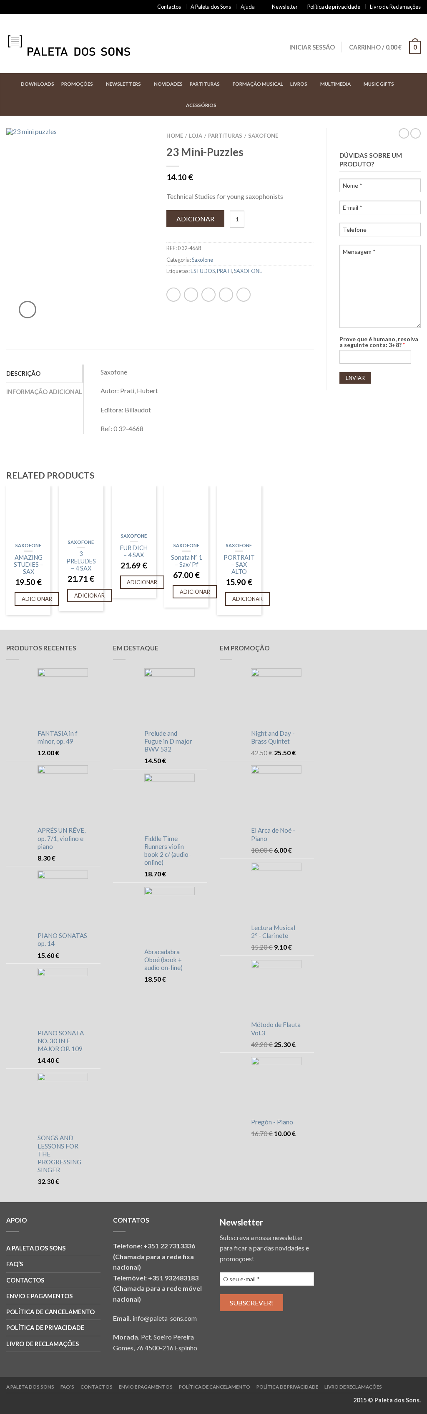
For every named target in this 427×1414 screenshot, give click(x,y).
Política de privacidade (333, 6)
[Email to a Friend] (25, 7)
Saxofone (263, 135)
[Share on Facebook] (9, 7)
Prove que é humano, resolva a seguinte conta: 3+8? (378, 342)
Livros (298, 84)
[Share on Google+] (42, 7)
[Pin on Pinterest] (34, 7)
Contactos (169, 6)
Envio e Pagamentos (39, 1296)
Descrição (23, 373)
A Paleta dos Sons (211, 6)
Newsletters (123, 84)
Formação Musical (258, 84)
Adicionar (195, 219)
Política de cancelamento (50, 1311)
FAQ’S (14, 1264)
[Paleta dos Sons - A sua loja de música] (77, 43)
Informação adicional (44, 391)
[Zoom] (27, 309)
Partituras (205, 84)
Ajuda (248, 6)
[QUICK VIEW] (28, 512)
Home (174, 135)
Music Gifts (379, 84)
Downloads (37, 84)
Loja (195, 135)
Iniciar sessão (312, 47)
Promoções (77, 84)
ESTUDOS (203, 271)
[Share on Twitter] (17, 7)
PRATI (224, 271)
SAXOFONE (248, 271)
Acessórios (201, 105)
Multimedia (335, 84)
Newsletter (285, 6)
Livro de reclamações (42, 1343)
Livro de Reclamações (395, 6)
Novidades (168, 84)
